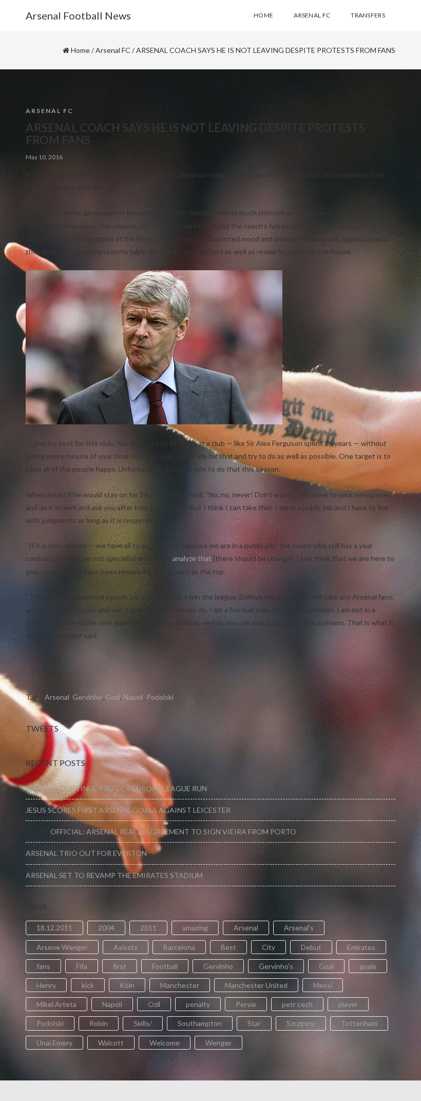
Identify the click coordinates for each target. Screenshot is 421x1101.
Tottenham (359, 1023)
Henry (46, 985)
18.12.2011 (54, 927)
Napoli (133, 697)
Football (165, 966)
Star (254, 1023)
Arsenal (57, 697)
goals (367, 966)
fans (43, 966)
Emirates (361, 947)
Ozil (154, 1004)
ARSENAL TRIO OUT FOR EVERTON (86, 853)
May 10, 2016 (44, 157)
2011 (148, 927)
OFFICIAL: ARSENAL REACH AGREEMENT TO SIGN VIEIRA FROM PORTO (161, 831)
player (348, 1004)
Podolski (160, 697)
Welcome (164, 1042)
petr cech (297, 1004)
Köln (127, 985)
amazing (195, 927)
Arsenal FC (112, 50)
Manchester (179, 985)
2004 (106, 927)
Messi (322, 985)
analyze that (192, 558)
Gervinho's (276, 966)
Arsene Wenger (62, 947)
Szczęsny (300, 1023)
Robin (98, 1023)
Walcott (111, 1042)
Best (228, 947)
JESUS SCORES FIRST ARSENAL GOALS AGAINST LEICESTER (128, 810)
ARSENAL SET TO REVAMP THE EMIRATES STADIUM (114, 875)
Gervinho (87, 697)
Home (80, 50)
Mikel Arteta (56, 1004)
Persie (246, 1004)
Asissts (125, 947)
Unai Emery (54, 1042)
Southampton (200, 1023)
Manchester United (256, 985)
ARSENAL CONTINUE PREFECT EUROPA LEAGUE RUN (116, 788)
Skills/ (142, 1023)
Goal (112, 697)
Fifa (81, 966)
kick (88, 985)
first (119, 966)
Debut (311, 947)
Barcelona (179, 947)
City (268, 947)
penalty (198, 1004)
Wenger (218, 1042)
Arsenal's (299, 927)
